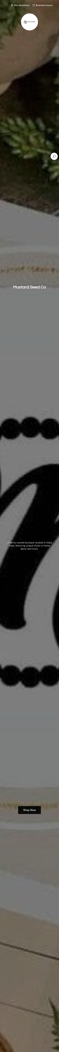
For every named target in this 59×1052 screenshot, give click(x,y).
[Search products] (54, 156)
